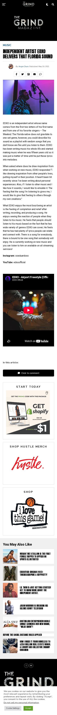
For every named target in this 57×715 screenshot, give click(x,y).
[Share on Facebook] (16, 74)
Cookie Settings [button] (13, 708)
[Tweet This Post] (22, 74)
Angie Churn (24, 66)
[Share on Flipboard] (28, 74)
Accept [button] (28, 708)
